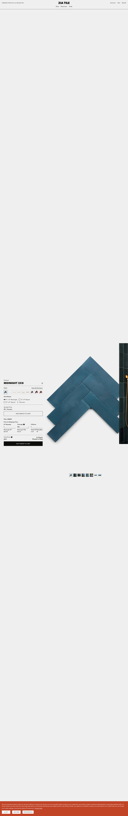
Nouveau (22, 402)
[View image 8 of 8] (99, 475)
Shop (57, 6)
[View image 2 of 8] (75, 475)
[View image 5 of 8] (87, 475)
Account (113, 3)
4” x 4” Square (25, 399)
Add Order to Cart (23, 444)
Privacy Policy (38, 808)
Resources (64, 6)
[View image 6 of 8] (91, 475)
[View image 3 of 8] (79, 475)
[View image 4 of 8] (83, 475)
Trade (70, 6)
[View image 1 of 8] (71, 475)
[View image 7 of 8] (95, 475)
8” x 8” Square (10, 402)
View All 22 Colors (37, 388)
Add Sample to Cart (23, 413)
